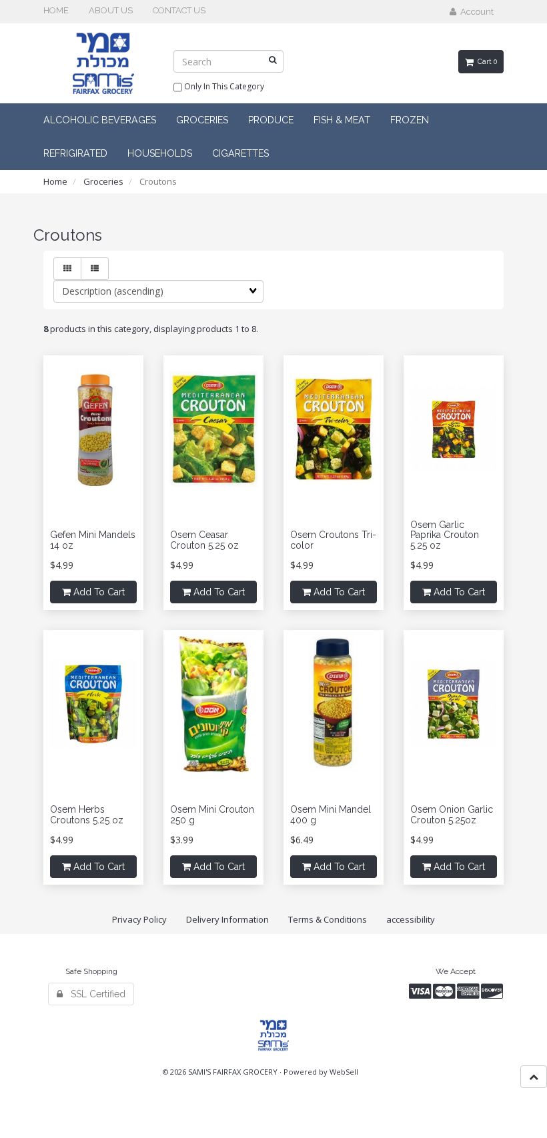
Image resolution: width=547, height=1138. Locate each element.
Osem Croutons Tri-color (333, 539)
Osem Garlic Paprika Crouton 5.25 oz (444, 535)
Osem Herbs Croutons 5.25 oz (86, 814)
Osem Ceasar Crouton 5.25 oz (204, 539)
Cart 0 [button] (485, 61)
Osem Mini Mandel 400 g (330, 814)
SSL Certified (94, 994)
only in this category (223, 86)
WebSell (344, 1072)
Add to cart (98, 592)
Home (55, 181)
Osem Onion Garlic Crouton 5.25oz (451, 814)
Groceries (103, 181)
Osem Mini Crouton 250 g (212, 814)
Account (475, 12)
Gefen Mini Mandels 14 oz (92, 539)
